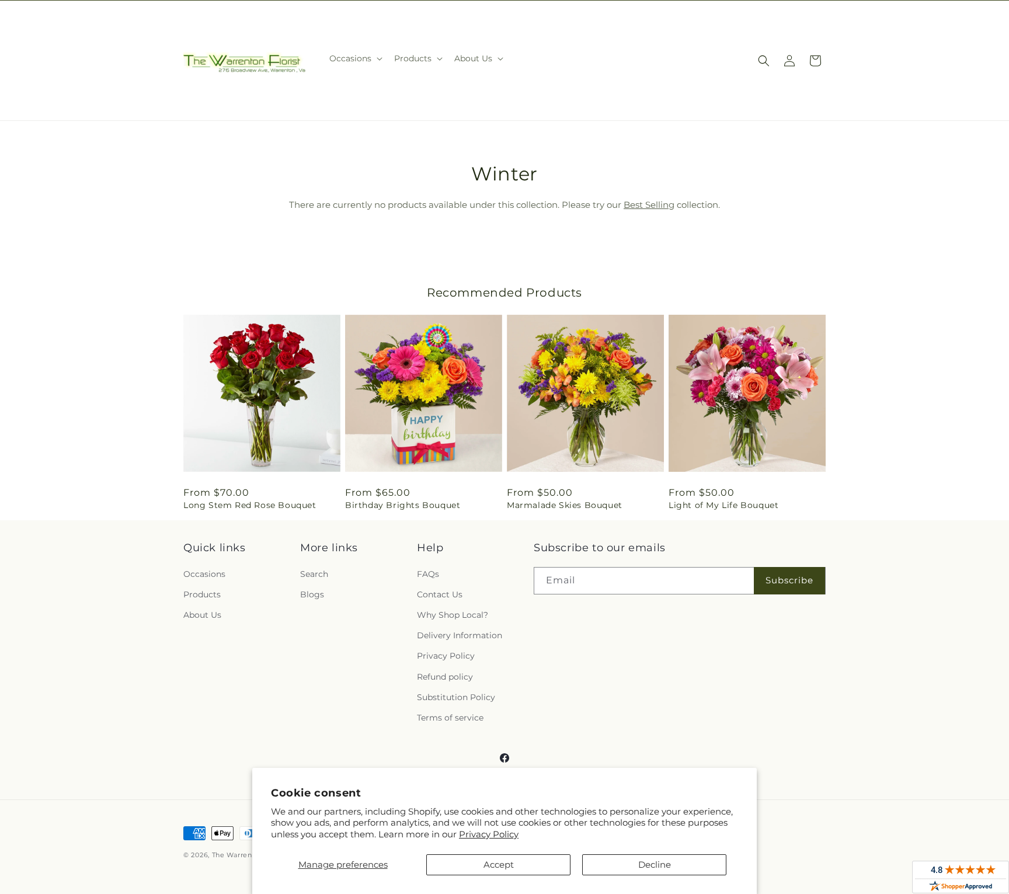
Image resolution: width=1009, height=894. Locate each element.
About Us (202, 615)
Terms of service (450, 717)
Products (202, 594)
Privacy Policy (489, 834)
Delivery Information (459, 635)
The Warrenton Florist (250, 855)
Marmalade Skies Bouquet (564, 505)
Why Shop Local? (452, 615)
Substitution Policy (456, 697)
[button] (354, 58)
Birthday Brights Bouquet (402, 505)
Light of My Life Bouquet (723, 505)
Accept (498, 864)
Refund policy (445, 677)
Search (314, 574)
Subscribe (789, 580)
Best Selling (649, 204)
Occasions (204, 574)
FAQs (428, 574)
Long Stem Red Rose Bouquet (249, 505)
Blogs (312, 594)
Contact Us (439, 594)
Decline (654, 864)
